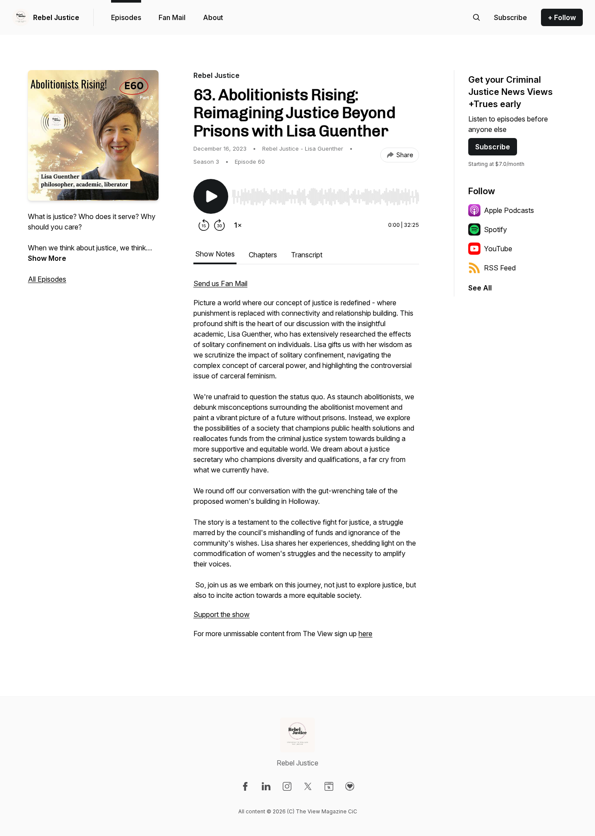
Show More (47, 258)
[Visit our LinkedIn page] (266, 786)
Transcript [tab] (306, 254)
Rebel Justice (56, 17)
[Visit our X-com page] (308, 786)
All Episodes (47, 279)
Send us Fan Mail (220, 283)
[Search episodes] (476, 17)
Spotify (495, 229)
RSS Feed (500, 267)
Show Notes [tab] (215, 253)
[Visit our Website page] (329, 786)
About (213, 17)
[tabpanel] (306, 462)
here (365, 633)
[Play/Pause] (210, 196)
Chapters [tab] (263, 254)
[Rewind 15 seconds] (204, 225)
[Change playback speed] (238, 225)
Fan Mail (172, 17)
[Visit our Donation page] (349, 786)
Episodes (126, 17)
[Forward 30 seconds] (219, 225)
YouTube (498, 248)
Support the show (221, 614)
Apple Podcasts (509, 210)
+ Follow (562, 17)
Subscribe (492, 146)
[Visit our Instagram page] (287, 786)
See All (480, 287)
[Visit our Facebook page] (245, 786)
